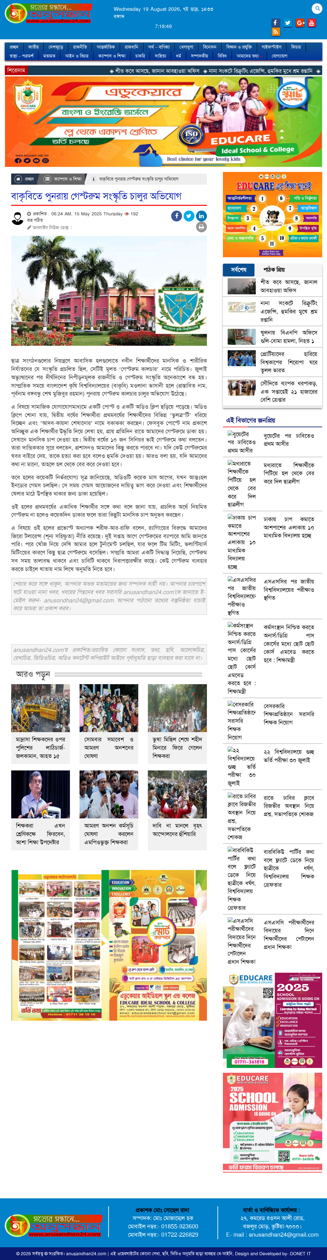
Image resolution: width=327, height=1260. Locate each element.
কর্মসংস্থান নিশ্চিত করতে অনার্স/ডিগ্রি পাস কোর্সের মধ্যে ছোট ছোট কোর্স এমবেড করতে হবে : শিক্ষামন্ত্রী (289, 643)
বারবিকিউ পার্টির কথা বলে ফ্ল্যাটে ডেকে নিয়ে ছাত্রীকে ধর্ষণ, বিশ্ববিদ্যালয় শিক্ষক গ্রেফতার (289, 868)
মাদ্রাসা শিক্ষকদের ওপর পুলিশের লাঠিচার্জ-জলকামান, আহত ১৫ (40, 748)
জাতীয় (33, 47)
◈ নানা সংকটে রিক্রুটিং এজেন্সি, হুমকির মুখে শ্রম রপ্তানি (212, 70)
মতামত (49, 56)
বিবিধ (222, 56)
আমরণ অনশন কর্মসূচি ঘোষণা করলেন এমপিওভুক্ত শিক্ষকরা (108, 834)
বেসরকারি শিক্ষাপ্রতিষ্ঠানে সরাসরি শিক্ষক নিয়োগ (289, 714)
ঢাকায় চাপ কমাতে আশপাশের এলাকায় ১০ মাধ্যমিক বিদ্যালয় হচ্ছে (289, 527)
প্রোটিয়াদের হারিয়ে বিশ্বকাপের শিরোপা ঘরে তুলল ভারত (289, 362)
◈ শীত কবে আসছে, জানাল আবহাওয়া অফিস (109, 70)
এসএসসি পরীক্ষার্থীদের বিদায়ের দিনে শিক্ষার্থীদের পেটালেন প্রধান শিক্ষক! (289, 935)
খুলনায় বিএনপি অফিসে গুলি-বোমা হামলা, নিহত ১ (289, 337)
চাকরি (140, 56)
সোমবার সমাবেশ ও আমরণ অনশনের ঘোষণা (108, 748)
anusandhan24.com (87, 1253)
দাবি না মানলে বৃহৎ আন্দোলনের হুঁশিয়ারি (177, 830)
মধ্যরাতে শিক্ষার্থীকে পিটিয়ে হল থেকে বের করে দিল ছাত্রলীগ (289, 473)
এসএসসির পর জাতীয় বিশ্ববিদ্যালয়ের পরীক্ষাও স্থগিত (289, 590)
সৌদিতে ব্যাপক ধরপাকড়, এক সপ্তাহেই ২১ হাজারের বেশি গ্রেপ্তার (289, 392)
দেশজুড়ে (56, 47)
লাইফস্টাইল (271, 47)
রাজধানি (131, 47)
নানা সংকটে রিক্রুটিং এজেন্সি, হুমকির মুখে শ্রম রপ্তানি (289, 311)
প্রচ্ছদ (14, 47)
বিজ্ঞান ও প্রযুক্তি (239, 47)
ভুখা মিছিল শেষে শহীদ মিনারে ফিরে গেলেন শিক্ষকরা (177, 748)
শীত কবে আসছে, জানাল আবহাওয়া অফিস (289, 286)
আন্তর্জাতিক (106, 47)
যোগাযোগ (279, 56)
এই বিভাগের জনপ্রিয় (250, 420)
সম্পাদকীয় (199, 56)
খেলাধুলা (186, 47)
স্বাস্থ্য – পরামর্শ (22, 56)
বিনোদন (210, 47)
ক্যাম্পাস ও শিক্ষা (111, 56)
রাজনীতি (80, 47)
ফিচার (296, 47)
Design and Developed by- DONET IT (273, 1253)
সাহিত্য (160, 56)
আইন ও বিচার (76, 56)
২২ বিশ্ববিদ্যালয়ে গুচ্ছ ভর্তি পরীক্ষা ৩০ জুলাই (289, 756)
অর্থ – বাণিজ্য (159, 47)
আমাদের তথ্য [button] (248, 56)
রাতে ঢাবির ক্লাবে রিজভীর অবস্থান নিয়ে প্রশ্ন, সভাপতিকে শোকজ (289, 806)
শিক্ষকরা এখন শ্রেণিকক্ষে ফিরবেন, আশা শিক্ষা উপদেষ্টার (40, 834)
